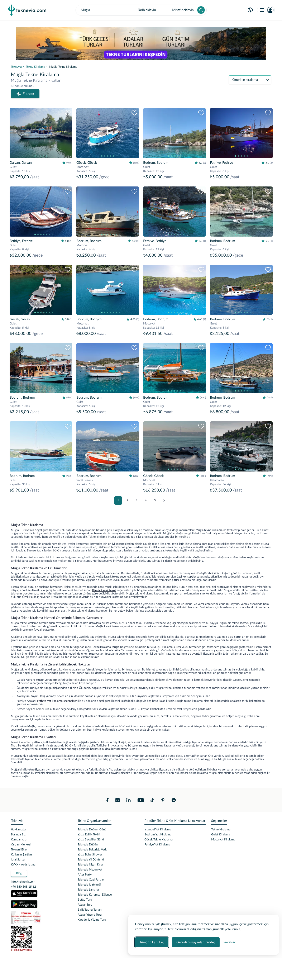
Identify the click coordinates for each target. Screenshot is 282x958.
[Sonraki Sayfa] (164, 500)
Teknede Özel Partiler (91, 879)
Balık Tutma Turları (89, 909)
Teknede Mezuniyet (90, 869)
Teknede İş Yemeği (89, 884)
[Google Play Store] (24, 904)
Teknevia (16, 66)
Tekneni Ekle (19, 849)
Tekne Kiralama (35, 66)
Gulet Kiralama (220, 834)
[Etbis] (41, 938)
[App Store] (24, 893)
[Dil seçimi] (250, 10)
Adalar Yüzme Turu (90, 914)
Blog (19, 873)
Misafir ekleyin (183, 10)
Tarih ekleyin (147, 10)
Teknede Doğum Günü (92, 829)
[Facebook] (107, 800)
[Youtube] (140, 800)
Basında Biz (18, 834)
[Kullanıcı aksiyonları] (266, 10)
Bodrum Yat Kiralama (157, 834)
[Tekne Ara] (201, 10)
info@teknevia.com (23, 881)
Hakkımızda (18, 829)
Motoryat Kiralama (223, 839)
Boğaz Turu (85, 899)
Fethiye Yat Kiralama (157, 844)
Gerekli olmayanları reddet (195, 942)
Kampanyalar (19, 839)
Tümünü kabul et (152, 942)
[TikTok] (152, 800)
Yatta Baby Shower (90, 854)
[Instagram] (117, 800)
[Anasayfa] (27, 10)
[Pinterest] (163, 800)
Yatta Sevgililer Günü (91, 839)
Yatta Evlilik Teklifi (89, 834)
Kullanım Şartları (21, 854)
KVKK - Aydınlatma (23, 864)
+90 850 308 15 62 (23, 886)
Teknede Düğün (88, 844)
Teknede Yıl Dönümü (91, 859)
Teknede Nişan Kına (90, 864)
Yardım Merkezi (20, 844)
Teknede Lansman (89, 889)
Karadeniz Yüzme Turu (92, 919)
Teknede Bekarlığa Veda (92, 849)
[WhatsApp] (174, 800)
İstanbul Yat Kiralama (157, 829)
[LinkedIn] (128, 800)
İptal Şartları (18, 859)
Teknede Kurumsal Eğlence (95, 894)
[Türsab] (41, 917)
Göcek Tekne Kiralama (158, 839)
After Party (85, 874)
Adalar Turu (85, 904)
